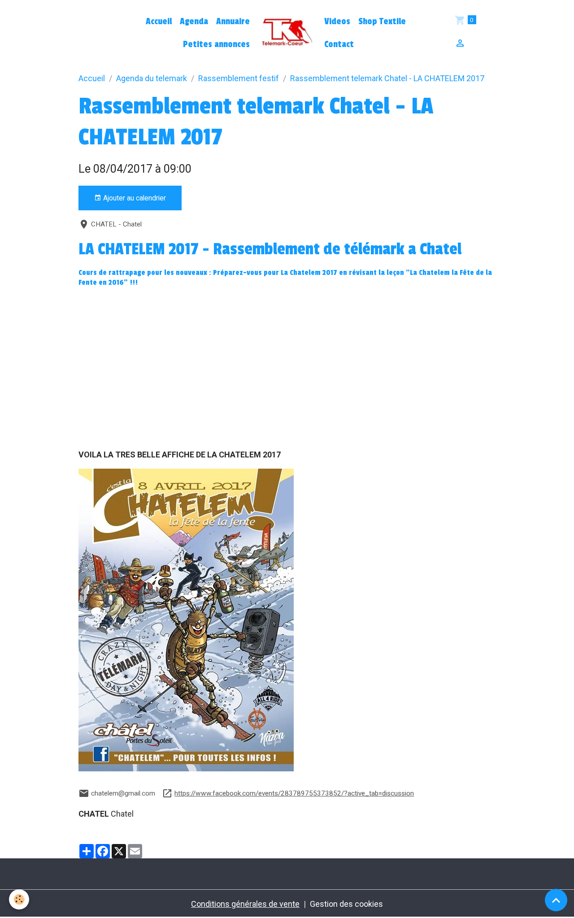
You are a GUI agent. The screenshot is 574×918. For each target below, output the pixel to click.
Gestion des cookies (346, 904)
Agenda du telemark (151, 78)
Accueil (159, 21)
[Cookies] (19, 899)
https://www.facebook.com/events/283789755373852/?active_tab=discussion (294, 793)
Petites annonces (216, 44)
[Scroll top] (556, 900)
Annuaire (233, 21)
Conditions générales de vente (245, 904)
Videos (337, 21)
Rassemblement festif (238, 78)
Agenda (194, 21)
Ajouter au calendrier (133, 198)
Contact (339, 44)
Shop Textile (382, 21)
